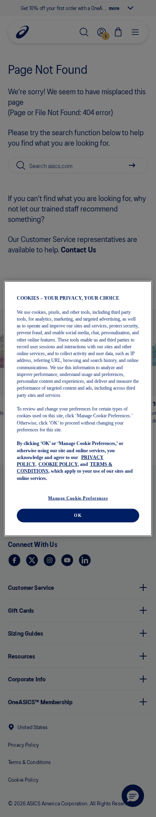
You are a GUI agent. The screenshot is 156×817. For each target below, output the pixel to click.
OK (78, 514)
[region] (78, 409)
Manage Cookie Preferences (78, 497)
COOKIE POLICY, (58, 464)
